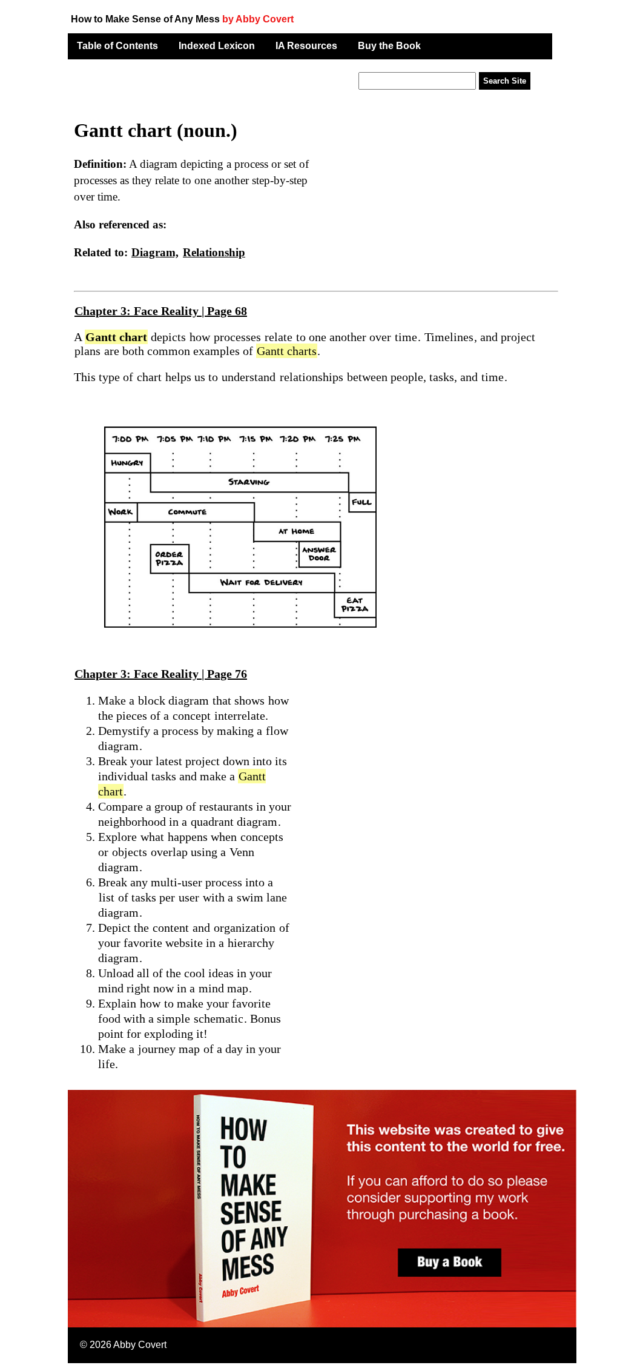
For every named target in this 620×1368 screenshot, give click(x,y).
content (171, 927)
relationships (311, 377)
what (152, 836)
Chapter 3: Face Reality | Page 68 (160, 310)
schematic (218, 1018)
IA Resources (306, 46)
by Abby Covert (258, 19)
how (200, 337)
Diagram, (155, 252)
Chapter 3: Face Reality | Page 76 (160, 673)
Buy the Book (389, 46)
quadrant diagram (234, 821)
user (189, 897)
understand (248, 377)
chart (149, 377)
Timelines (448, 337)
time (406, 337)
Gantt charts (287, 350)
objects (129, 851)
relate (278, 337)
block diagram (173, 700)
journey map (169, 1048)
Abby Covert (140, 1345)
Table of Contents (117, 46)
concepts (261, 836)
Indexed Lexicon (217, 46)
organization (244, 927)
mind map (223, 988)
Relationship (214, 252)
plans (87, 350)
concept (192, 715)
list (106, 897)
